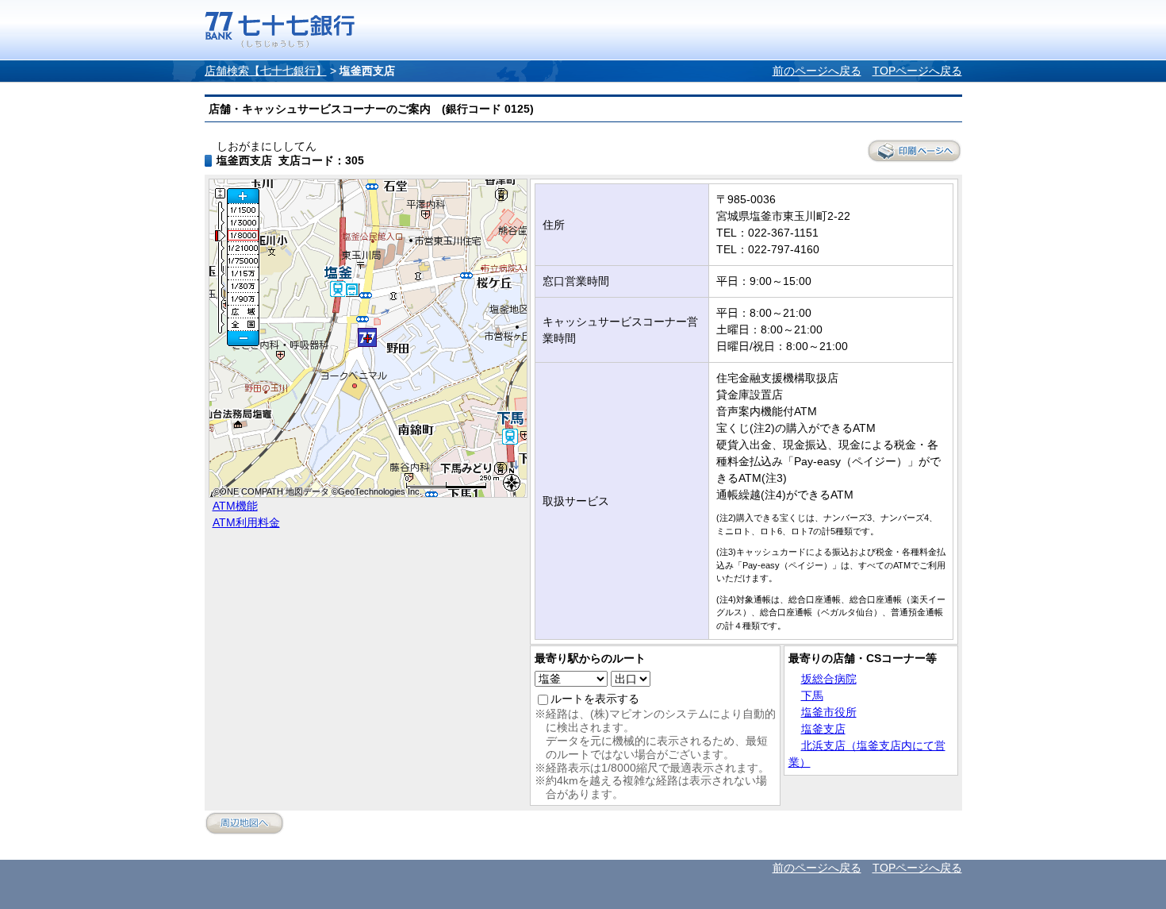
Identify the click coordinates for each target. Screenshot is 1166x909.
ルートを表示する (594, 698)
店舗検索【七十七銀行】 (266, 70)
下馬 (812, 695)
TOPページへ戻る (917, 70)
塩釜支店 (823, 728)
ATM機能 (235, 505)
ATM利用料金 (246, 522)
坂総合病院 (829, 678)
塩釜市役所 (829, 712)
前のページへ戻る (817, 70)
